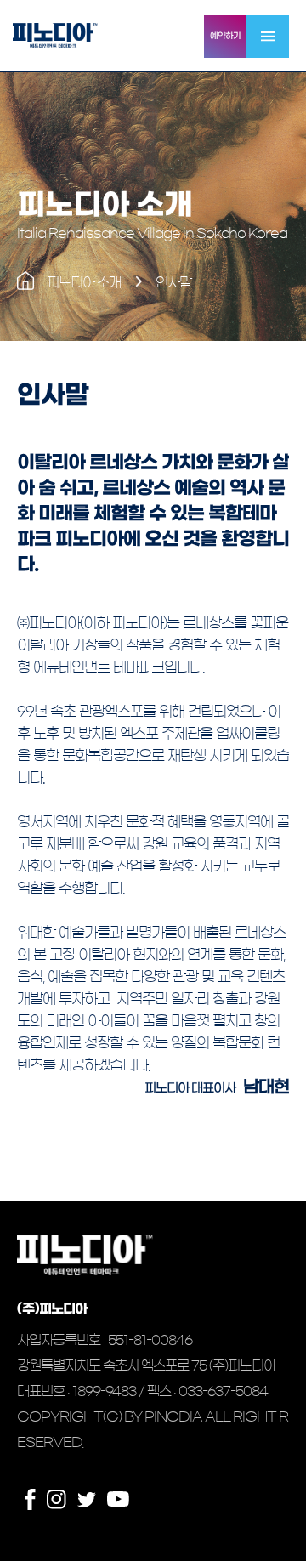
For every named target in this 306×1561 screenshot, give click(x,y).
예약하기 (225, 36)
